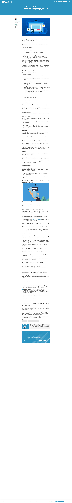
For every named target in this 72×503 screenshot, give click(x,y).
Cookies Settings (51, 501)
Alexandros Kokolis (17, 21)
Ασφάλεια (16, 24)
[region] (36, 501)
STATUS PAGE (60, 1)
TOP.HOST (55, 1)
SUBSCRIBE (64, 1)
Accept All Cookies (59, 501)
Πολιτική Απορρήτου (40, 338)
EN (69, 1)
